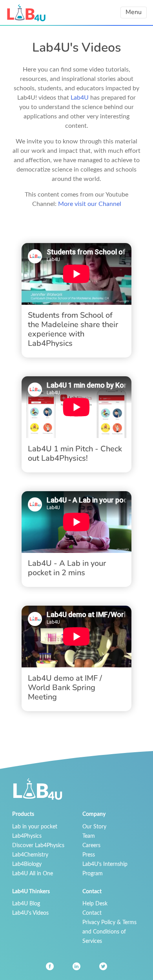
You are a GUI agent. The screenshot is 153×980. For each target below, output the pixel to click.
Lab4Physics (27, 836)
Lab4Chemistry (30, 855)
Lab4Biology (27, 864)
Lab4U (80, 98)
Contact (92, 913)
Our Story (94, 827)
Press (88, 855)
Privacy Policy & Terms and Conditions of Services (109, 931)
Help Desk (94, 904)
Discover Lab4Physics (38, 845)
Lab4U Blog (26, 904)
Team (88, 836)
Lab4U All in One (32, 873)
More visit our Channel (89, 204)
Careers (91, 845)
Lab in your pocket (34, 827)
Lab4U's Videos (30, 913)
